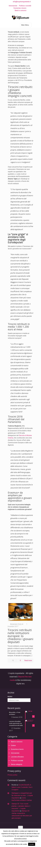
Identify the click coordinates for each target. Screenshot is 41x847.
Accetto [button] (31, 844)
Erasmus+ (24, 567)
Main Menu (25, 25)
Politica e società (25, 6)
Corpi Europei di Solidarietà (20, 561)
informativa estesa (20, 838)
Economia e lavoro (20, 8)
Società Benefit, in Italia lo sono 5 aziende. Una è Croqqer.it (22, 787)
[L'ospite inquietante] (20, 18)
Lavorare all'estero (17, 757)
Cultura (13, 745)
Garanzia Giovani (26, 552)
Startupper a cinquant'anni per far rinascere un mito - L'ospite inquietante (22, 795)
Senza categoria (16, 764)
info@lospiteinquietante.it (22, 2)
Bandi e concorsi (20, 10)
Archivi (10, 697)
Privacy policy (12, 775)
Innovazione (13, 6)
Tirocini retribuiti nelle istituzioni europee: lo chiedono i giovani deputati (20, 636)
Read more (28, 660)
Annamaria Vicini (15, 624)
